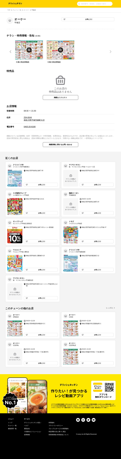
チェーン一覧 (17, 10)
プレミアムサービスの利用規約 (59, 428)
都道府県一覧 (12, 428)
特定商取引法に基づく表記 (57, 431)
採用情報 (27, 434)
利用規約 (51, 422)
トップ (10, 422)
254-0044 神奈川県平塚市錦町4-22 (34, 118)
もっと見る (109, 308)
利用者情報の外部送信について (59, 434)
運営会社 (27, 428)
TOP (8, 10)
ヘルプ (26, 425)
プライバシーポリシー (56, 425)
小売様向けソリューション (32, 431)
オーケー (26, 10)
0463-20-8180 (30, 127)
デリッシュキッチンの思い (32, 422)
